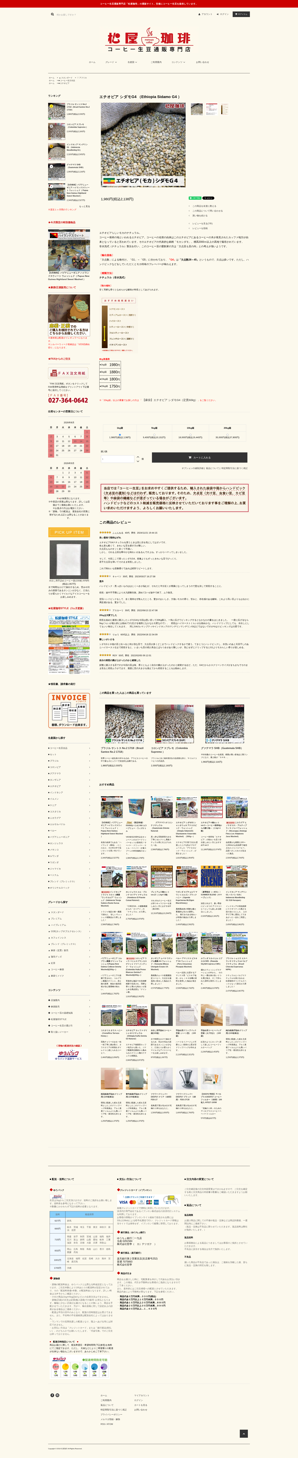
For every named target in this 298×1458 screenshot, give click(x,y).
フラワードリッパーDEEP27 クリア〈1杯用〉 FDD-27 (162, 1097)
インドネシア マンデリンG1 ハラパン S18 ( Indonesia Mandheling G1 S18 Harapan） (236, 896)
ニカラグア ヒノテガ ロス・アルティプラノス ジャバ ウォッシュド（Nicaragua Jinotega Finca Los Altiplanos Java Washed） (236, 829)
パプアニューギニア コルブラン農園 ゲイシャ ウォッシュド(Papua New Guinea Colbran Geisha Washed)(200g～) (111, 964)
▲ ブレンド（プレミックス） (62, 944)
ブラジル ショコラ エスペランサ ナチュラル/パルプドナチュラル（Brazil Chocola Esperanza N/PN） (236, 964)
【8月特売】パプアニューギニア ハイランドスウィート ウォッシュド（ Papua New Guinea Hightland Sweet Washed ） (78, 190)
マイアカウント (141, 1395)
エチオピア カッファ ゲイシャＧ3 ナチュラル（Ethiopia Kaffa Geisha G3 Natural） (136, 1034)
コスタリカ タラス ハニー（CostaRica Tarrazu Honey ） (111, 1033)
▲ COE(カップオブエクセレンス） (65, 931)
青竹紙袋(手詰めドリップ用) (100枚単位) (136, 1095)
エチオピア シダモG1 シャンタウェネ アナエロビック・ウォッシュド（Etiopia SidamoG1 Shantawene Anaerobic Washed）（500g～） (186, 829)
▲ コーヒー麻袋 (56, 969)
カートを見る (140, 1405)
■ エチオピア (64, 83)
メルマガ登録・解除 (110, 1419)
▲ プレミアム (55, 918)
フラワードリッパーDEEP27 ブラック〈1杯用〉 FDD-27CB (186, 1097)
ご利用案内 (156, 62)
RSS (103, 1424)
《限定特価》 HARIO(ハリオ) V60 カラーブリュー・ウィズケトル (136, 826)
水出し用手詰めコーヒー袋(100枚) (161, 1031)
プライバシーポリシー (111, 1414)
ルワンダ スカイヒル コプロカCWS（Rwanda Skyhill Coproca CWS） (211, 961)
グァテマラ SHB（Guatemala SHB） (76, 166)
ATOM (110, 1424)
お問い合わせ (202, 62)
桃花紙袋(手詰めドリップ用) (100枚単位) (111, 1095)
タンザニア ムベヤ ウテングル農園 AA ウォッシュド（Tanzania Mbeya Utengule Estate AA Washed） (161, 964)
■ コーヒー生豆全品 (67, 80)
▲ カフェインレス (57, 937)
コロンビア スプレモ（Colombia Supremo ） (77, 125)
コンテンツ (177, 62)
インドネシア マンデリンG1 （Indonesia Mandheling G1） (77, 147)
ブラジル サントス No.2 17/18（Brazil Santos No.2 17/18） (78, 107)
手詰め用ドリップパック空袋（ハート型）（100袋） (186, 1033)
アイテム (242, 14)
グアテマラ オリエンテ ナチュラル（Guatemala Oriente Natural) (162, 826)
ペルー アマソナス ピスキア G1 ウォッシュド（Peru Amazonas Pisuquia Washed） (186, 962)
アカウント (207, 14)
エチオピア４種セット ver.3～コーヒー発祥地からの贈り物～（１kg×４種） (211, 826)
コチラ (57, 1293)
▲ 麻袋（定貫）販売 (58, 950)
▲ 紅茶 (51, 963)
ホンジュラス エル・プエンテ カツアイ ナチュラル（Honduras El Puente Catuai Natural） (136, 896)
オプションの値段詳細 (192, 468)
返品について (212, 468)
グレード (109, 62)
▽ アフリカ (82, 78)
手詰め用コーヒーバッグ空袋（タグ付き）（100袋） (211, 1033)
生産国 (131, 62)
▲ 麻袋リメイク (56, 975)
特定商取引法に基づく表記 (234, 468)
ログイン (224, 14)
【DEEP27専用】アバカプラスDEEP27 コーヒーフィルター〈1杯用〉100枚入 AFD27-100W (211, 1098)
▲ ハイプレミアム (57, 925)
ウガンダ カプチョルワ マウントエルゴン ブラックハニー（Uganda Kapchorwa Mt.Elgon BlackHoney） (186, 897)
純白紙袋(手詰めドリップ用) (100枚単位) (236, 1031)
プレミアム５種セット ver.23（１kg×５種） (160, 893)
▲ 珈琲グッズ (55, 956)
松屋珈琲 (64, 1448)
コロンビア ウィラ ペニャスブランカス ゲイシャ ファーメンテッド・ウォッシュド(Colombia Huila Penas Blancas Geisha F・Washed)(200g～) (136, 966)
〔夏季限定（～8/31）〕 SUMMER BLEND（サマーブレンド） (211, 895)
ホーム (92, 62)
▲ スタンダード (65, 78)
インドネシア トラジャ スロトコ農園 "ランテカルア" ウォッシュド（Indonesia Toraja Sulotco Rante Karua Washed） (111, 899)
